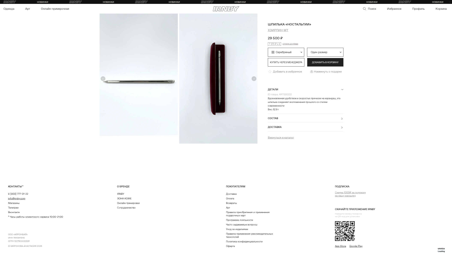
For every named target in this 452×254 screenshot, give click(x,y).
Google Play (355, 246)
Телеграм (13, 207)
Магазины (14, 203)
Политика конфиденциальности (244, 241)
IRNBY (120, 193)
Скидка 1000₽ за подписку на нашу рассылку (350, 194)
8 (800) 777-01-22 (18, 193)
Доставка (231, 193)
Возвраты (231, 203)
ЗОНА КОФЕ (124, 198)
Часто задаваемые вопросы (241, 224)
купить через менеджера (286, 62)
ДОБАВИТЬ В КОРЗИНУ (325, 62)
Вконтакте (14, 212)
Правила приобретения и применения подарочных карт (248, 214)
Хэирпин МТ (278, 30)
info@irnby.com (16, 198)
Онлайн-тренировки (128, 203)
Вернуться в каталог (281, 137)
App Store (340, 246)
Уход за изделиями (237, 229)
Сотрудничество (126, 207)
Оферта (230, 246)
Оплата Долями (290, 44)
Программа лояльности (239, 220)
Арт (228, 207)
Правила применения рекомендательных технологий (249, 235)
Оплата (230, 198)
